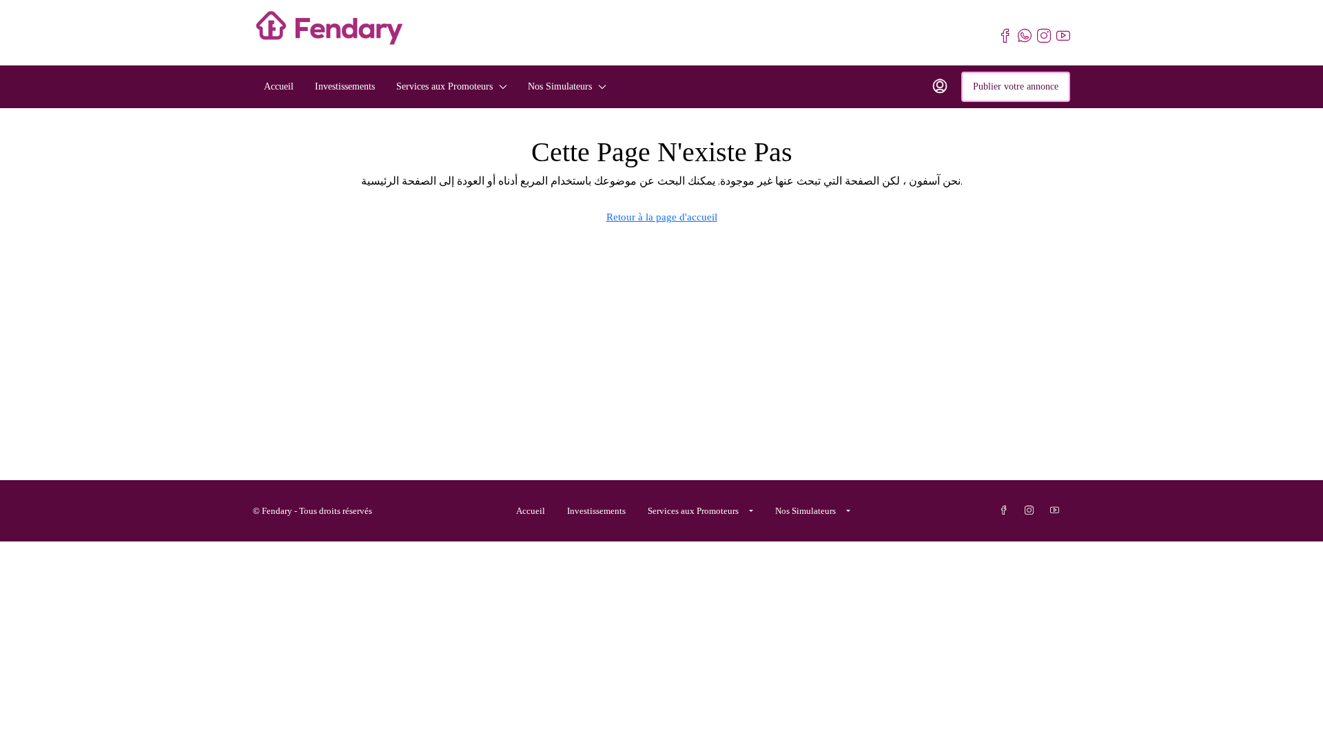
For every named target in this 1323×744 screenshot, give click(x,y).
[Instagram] (1032, 511)
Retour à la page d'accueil (661, 217)
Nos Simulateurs (560, 86)
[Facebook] (1006, 511)
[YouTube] (1057, 511)
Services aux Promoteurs (444, 86)
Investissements (345, 86)
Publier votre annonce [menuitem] (1015, 86)
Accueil (279, 86)
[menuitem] (939, 86)
